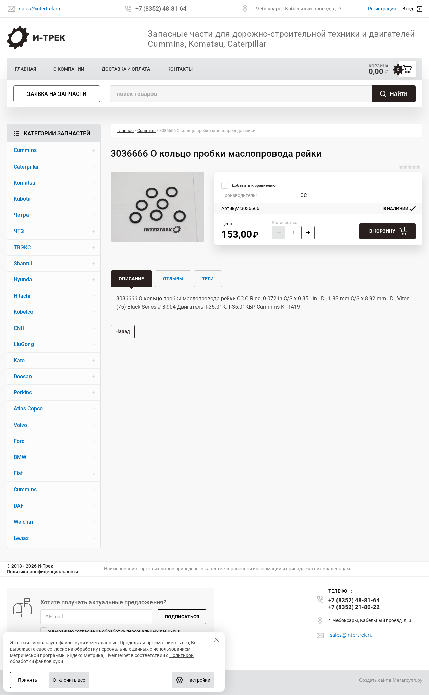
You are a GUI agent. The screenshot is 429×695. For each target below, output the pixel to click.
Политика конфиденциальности (42, 571)
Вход (407, 8)
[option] (157, 207)
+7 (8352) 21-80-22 (354, 607)
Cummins (146, 130)
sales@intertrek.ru (39, 9)
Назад (122, 331)
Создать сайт (373, 680)
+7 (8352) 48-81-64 (160, 8)
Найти (398, 93)
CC (303, 195)
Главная (125, 130)
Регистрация (382, 8)
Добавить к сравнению (253, 185)
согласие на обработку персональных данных (125, 631)
